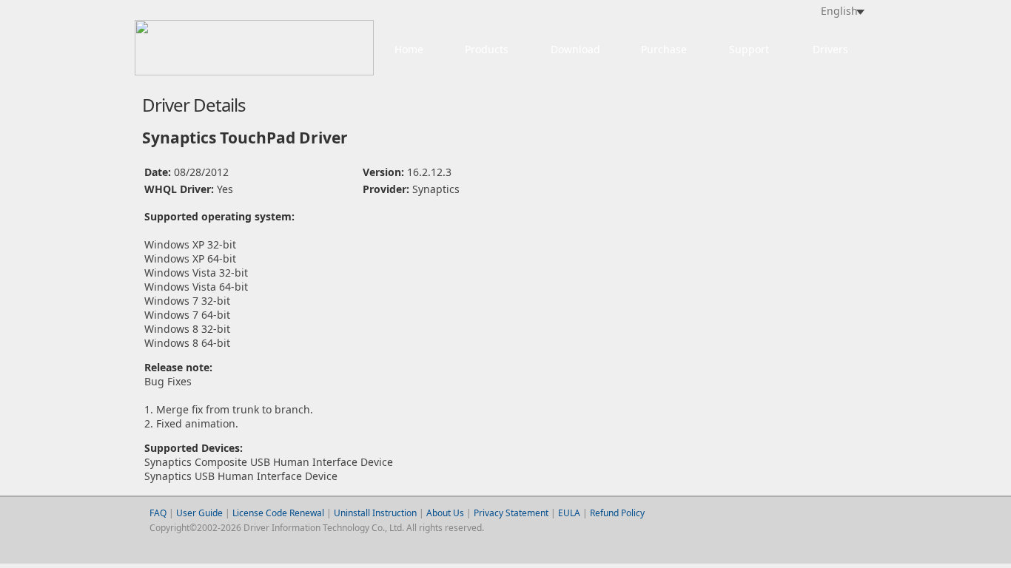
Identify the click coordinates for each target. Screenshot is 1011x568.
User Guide (200, 513)
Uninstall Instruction (375, 513)
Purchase (664, 49)
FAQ (158, 513)
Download (575, 49)
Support (749, 49)
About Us (445, 513)
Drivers (830, 49)
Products (486, 49)
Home (408, 49)
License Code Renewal (278, 513)
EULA (569, 513)
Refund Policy (617, 513)
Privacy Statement (511, 513)
